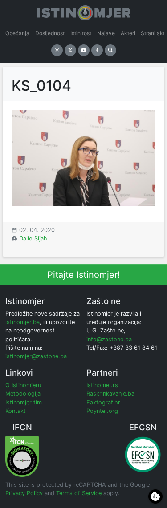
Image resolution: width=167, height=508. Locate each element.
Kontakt (15, 411)
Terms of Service (79, 493)
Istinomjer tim (23, 402)
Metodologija (23, 393)
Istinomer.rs (102, 385)
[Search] (110, 50)
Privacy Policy (24, 493)
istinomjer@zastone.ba (36, 356)
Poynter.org (102, 411)
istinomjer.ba (22, 322)
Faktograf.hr (103, 402)
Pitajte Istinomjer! (83, 274)
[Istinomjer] (84, 11)
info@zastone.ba (109, 339)
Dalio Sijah (33, 238)
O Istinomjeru (23, 385)
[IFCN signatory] (22, 455)
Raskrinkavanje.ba (110, 393)
